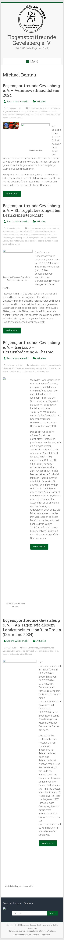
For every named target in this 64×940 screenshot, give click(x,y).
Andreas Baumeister (36, 108)
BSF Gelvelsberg (18, 651)
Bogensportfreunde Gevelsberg (14, 112)
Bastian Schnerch (10, 232)
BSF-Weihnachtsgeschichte (18, 115)
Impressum (45, 935)
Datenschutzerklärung (22, 935)
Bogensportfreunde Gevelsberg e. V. (32, 40)
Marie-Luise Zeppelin (42, 238)
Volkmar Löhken (14, 244)
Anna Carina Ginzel (52, 108)
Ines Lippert (34, 115)
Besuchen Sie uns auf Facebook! (18, 903)
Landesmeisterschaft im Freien (46, 651)
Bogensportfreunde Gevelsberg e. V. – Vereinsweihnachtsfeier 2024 (31, 90)
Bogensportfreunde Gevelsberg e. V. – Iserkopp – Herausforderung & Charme (31, 347)
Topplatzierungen (44, 241)
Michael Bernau (16, 118)
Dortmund (30, 651)
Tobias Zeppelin (30, 241)
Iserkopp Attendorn (43, 368)
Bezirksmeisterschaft (25, 232)
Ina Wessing (17, 238)
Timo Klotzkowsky (16, 241)
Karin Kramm (45, 115)
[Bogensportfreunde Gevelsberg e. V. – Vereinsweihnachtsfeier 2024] (11, 123)
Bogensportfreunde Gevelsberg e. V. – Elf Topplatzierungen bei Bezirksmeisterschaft (31, 210)
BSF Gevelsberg (33, 112)
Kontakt (36, 935)
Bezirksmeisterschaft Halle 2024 (15, 235)
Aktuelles (41, 101)
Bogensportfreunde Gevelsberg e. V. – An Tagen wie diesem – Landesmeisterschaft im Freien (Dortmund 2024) (32, 627)
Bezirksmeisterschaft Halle (45, 232)
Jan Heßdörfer (28, 238)
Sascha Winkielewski (17, 101)
